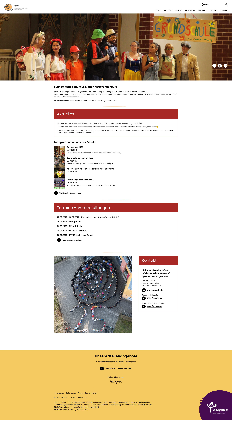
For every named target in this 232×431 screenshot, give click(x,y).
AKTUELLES (189, 10)
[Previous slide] (214, 66)
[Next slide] (225, 66)
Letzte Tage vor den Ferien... (80, 179)
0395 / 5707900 (154, 306)
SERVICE (213, 10)
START (158, 10)
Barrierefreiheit (91, 393)
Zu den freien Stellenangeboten (118, 368)
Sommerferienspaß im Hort (80, 158)
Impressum (59, 393)
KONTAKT (224, 10)
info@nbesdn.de (155, 290)
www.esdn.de (82, 409)
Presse (80, 393)
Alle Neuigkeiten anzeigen (70, 193)
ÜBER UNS (168, 10)
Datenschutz (71, 393)
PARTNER (202, 10)
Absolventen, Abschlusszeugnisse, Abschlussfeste (90, 169)
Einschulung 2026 (75, 147)
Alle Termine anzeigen (72, 240)
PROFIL (178, 10)
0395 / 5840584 (154, 298)
